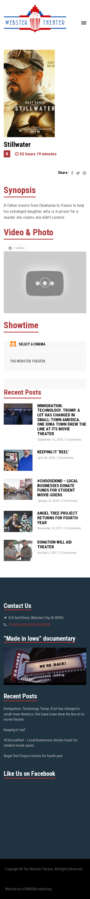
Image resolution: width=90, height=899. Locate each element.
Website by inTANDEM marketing (28, 889)
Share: (63, 172)
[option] (45, 282)
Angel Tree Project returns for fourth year (57, 518)
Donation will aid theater (54, 544)
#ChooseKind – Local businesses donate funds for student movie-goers (57, 487)
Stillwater (17, 144)
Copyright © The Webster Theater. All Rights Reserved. (44, 869)
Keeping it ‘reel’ (53, 451)
